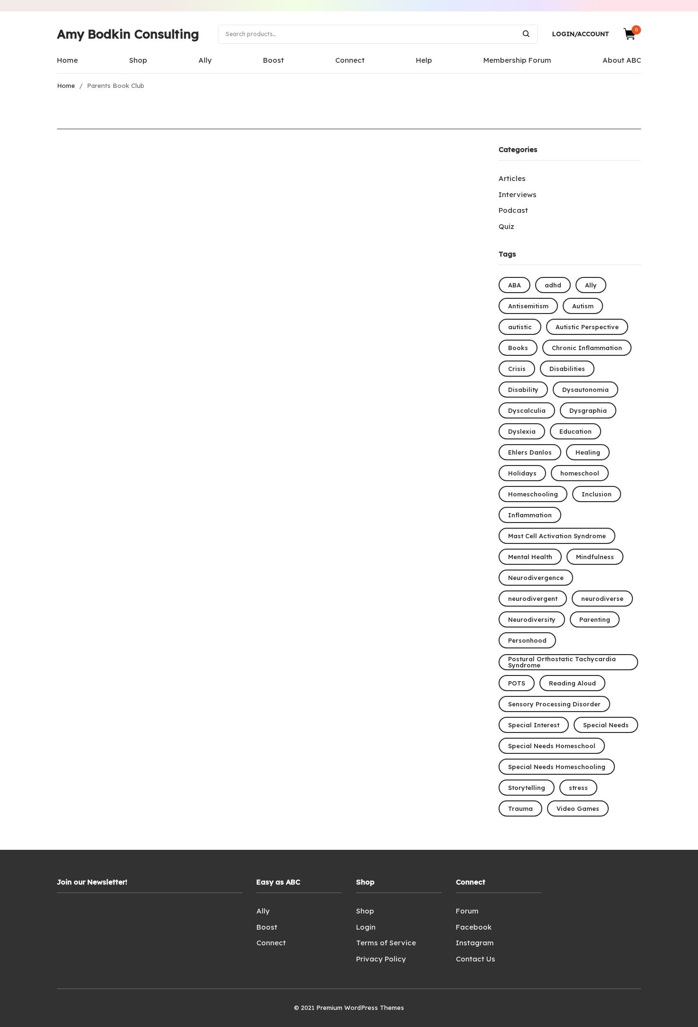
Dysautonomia (585, 389)
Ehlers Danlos (530, 452)
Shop (138, 60)
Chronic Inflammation (587, 348)
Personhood (527, 640)
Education (575, 431)
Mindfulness (595, 557)
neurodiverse (602, 598)
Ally (205, 60)
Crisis (517, 368)
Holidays (522, 473)
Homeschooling (533, 494)
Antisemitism (528, 306)
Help (424, 60)
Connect (350, 60)
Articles (512, 178)
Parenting (594, 619)
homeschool (579, 473)
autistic (520, 327)
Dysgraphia (588, 410)
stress (578, 787)
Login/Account (580, 34)
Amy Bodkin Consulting (128, 34)
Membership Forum (517, 60)
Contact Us (475, 958)
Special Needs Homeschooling (556, 766)
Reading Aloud (572, 683)
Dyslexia (522, 431)
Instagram (475, 942)
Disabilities (567, 368)
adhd (553, 285)
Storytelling (526, 787)
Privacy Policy (381, 958)
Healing (587, 452)
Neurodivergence (536, 577)
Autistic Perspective (587, 327)
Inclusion (597, 494)
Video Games (578, 808)
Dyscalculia (527, 410)
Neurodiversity (532, 619)
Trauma (520, 808)
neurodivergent (532, 598)
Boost (273, 60)
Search (526, 34)
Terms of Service (386, 942)
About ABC (622, 60)
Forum (467, 910)
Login (366, 927)
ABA (514, 285)
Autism (583, 306)
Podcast (513, 210)
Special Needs (606, 725)
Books (518, 348)
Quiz (506, 226)
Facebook (473, 927)
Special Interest (533, 725)
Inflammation (530, 515)
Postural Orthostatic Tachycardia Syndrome (562, 662)
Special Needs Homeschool (551, 746)
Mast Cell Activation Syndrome (557, 536)
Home (67, 60)
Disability (523, 389)
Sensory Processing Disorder (554, 704)
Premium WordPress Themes (360, 1007)
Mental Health (530, 557)
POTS (516, 683)
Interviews (518, 194)
